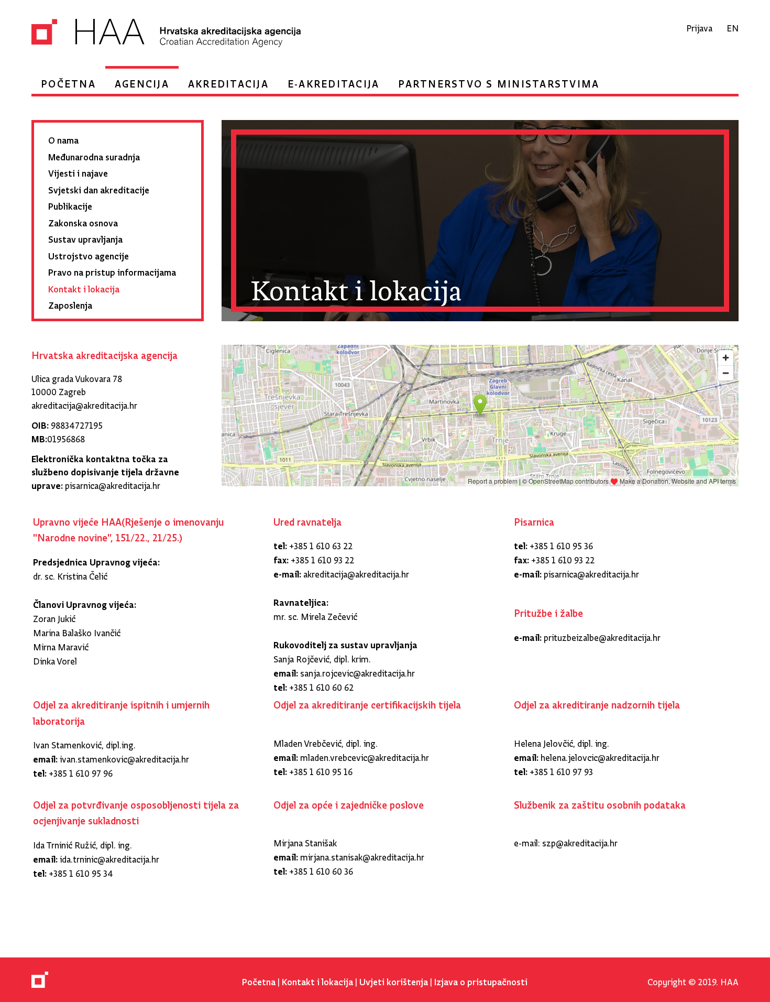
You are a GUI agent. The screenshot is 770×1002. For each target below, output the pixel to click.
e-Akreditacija (334, 81)
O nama (63, 138)
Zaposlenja (70, 303)
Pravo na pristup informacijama (112, 270)
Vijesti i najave (78, 171)
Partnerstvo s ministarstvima (498, 81)
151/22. (131, 535)
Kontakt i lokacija (83, 287)
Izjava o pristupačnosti (480, 979)
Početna (68, 81)
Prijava (699, 26)
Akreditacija (228, 81)
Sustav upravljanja (85, 237)
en (733, 26)
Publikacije (70, 204)
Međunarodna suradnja (94, 154)
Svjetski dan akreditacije (98, 187)
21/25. (165, 535)
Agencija (142, 81)
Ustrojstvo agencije (88, 253)
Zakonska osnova (83, 220)
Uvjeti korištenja (393, 979)
